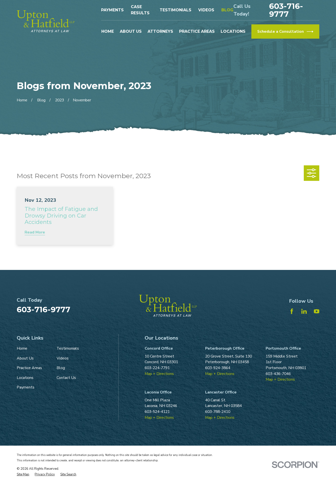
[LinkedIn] (304, 311)
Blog (227, 10)
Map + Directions (159, 373)
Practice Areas (29, 368)
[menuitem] (23, 474)
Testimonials (175, 10)
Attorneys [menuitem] (160, 31)
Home (22, 348)
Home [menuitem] (107, 31)
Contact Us (66, 377)
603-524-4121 (157, 411)
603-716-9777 (286, 10)
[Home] (46, 21)
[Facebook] (291, 311)
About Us (25, 358)
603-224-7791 (157, 368)
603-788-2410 (217, 411)
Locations (25, 377)
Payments (112, 10)
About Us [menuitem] (131, 31)
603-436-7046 (278, 373)
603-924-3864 (217, 368)
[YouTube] (316, 311)
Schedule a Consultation (280, 31)
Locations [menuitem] (233, 31)
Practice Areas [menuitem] (197, 31)
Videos (206, 10)
